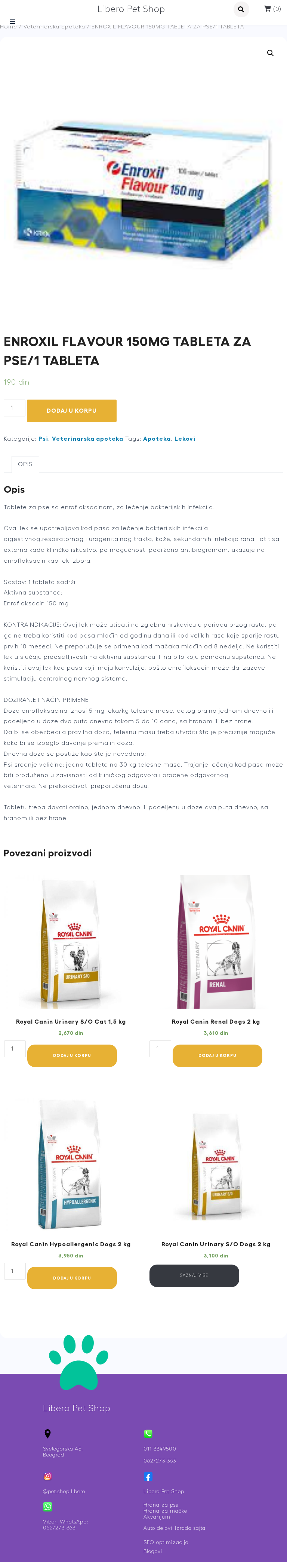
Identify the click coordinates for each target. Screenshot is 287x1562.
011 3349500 (160, 1449)
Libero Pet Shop (131, 9)
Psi (43, 439)
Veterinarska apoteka (54, 27)
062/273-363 (160, 1461)
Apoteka (157, 439)
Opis (25, 464)
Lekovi (185, 439)
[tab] (25, 464)
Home (8, 27)
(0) (276, 9)
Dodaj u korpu (72, 411)
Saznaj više (194, 1276)
